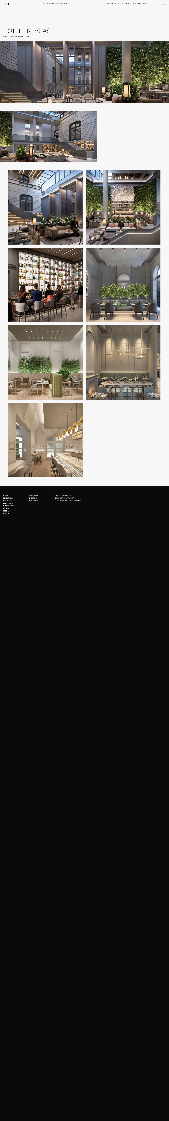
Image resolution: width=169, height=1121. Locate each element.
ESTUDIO (6, 508)
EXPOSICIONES (141, 3)
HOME (5, 495)
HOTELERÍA (121, 3)
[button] (163, 4)
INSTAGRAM (33, 500)
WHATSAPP (33, 495)
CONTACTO (7, 513)
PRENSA (6, 511)
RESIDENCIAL (112, 3)
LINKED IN (33, 498)
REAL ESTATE (130, 3)
